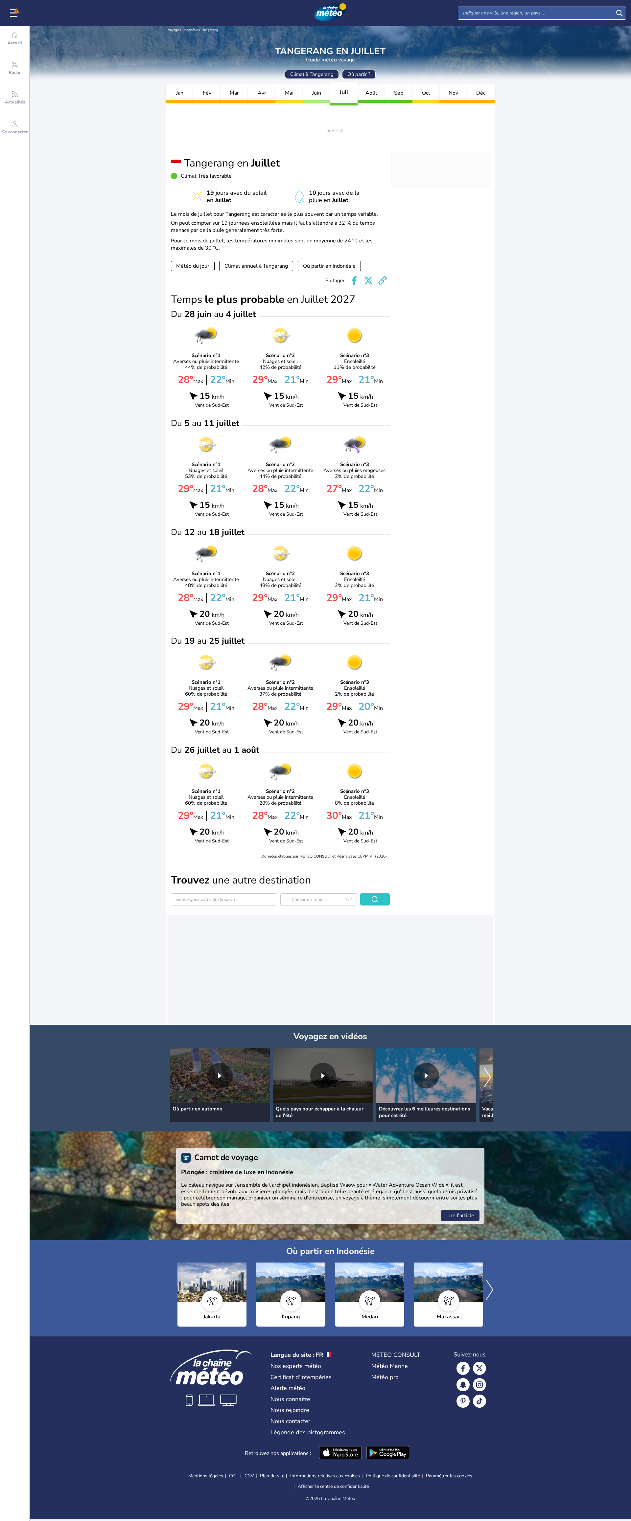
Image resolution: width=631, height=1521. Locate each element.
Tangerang (210, 30)
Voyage (173, 30)
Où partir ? (358, 74)
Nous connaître (290, 1399)
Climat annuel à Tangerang (256, 266)
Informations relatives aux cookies (325, 1476)
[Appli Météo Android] (387, 1453)
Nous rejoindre (289, 1410)
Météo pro (385, 1377)
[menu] (15, 13)
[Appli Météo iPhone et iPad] (340, 1453)
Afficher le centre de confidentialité (333, 1486)
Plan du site (272, 1476)
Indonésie (190, 30)
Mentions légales (205, 1476)
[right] (487, 1078)
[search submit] (619, 13)
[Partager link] (382, 280)
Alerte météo (287, 1388)
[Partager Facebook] (354, 280)
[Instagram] (479, 1384)
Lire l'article (460, 1215)
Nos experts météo (295, 1366)
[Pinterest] (463, 1401)
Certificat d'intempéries (301, 1377)
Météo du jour (192, 266)
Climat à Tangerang (312, 74)
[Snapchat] (463, 1384)
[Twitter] (479, 1368)
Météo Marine (389, 1366)
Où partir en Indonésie (329, 266)
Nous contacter (290, 1421)
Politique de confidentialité (393, 1476)
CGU (234, 1476)
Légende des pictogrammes (307, 1432)
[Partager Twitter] (368, 280)
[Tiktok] (479, 1401)
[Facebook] (463, 1368)
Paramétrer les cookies (449, 1476)
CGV (249, 1476)
